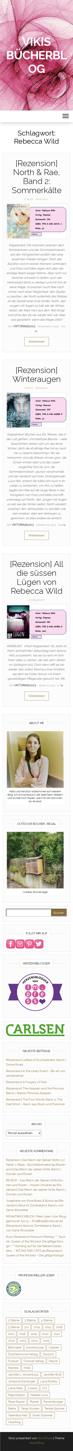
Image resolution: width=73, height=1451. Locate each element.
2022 (11, 1340)
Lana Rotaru (48, 1381)
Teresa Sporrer (54, 1408)
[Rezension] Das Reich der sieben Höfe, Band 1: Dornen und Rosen (36, 1169)
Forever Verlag (34, 1361)
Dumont (48, 1354)
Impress (13, 1368)
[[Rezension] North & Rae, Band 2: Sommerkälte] (36, 221)
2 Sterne (13, 1320)
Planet (34, 1402)
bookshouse (35, 1347)
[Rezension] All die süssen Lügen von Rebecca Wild (36, 577)
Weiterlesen (36, 341)
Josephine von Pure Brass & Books (30, 1200)
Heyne (53, 1361)
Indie (27, 1368)
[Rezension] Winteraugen (36, 374)
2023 (23, 1340)
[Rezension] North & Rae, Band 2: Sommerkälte (37, 177)
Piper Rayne (16, 1402)
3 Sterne (30, 1320)
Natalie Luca (39, 1395)
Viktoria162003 (24, 326)
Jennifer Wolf (52, 1374)
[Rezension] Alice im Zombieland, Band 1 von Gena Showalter (35, 1205)
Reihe (12, 1408)
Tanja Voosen (30, 1408)
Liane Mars (15, 1388)
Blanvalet (14, 1347)
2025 (46, 1340)
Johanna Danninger (21, 1381)
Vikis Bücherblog (36, 55)
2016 (59, 1327)
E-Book (28, 199)
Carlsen (54, 1347)
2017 (11, 1334)
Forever (13, 1361)
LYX (44, 1388)
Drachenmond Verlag (23, 1354)
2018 (22, 1334)
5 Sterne (13, 1327)
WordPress (45, 1438)
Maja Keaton (16, 1395)
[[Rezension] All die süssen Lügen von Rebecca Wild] (36, 621)
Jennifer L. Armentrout (23, 1374)
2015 (48, 1327)
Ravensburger (53, 1402)
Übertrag (14, 1422)
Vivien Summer (42, 1415)
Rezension (41, 199)
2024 (34, 1340)
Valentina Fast (17, 1415)
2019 (34, 1334)
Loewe (32, 1388)
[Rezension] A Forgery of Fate (26, 1082)
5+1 (27, 1327)
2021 (57, 1334)
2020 (45, 1334)
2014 (37, 1327)
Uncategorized (35, 599)
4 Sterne (46, 1320)
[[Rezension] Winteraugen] (36, 410)
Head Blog (36, 1443)
